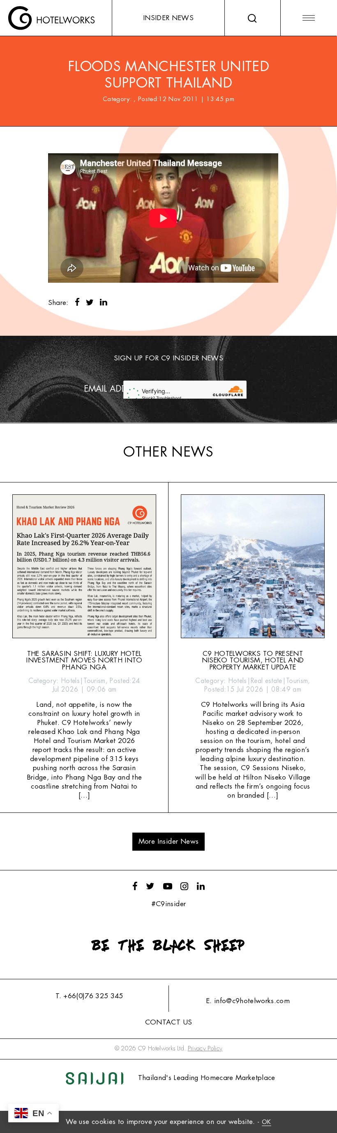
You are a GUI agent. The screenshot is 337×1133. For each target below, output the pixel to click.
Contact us (168, 1022)
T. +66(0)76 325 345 (89, 995)
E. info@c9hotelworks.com (248, 1000)
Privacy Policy (205, 1048)
